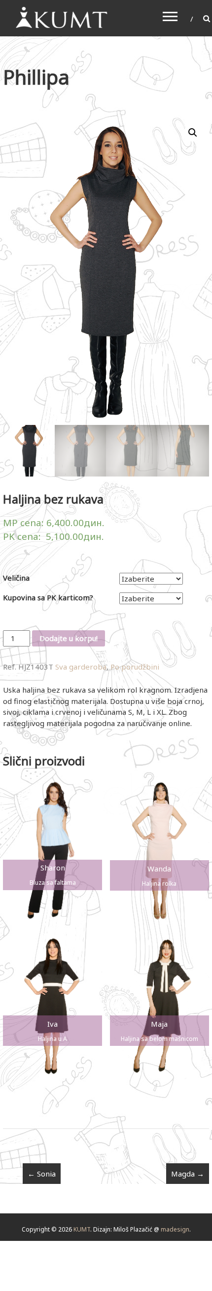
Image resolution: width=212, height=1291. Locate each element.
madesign (175, 1229)
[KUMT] (60, 17)
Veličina (16, 578)
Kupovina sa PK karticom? (48, 597)
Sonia (42, 1174)
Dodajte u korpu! (68, 638)
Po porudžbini (134, 667)
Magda (187, 1174)
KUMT (81, 1229)
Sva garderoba (80, 667)
